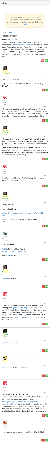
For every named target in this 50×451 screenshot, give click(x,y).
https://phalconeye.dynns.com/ (14, 251)
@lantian (5, 278)
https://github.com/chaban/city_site (24, 317)
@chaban (9, 255)
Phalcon (6, 3)
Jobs (11, 32)
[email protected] (20, 308)
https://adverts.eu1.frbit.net (22, 45)
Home (4, 32)
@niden (5, 249)
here (26, 22)
